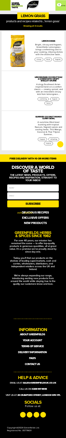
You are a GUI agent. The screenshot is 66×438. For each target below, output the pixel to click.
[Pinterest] (43, 415)
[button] (33, 15)
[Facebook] (36, 415)
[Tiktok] (29, 415)
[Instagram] (23, 415)
